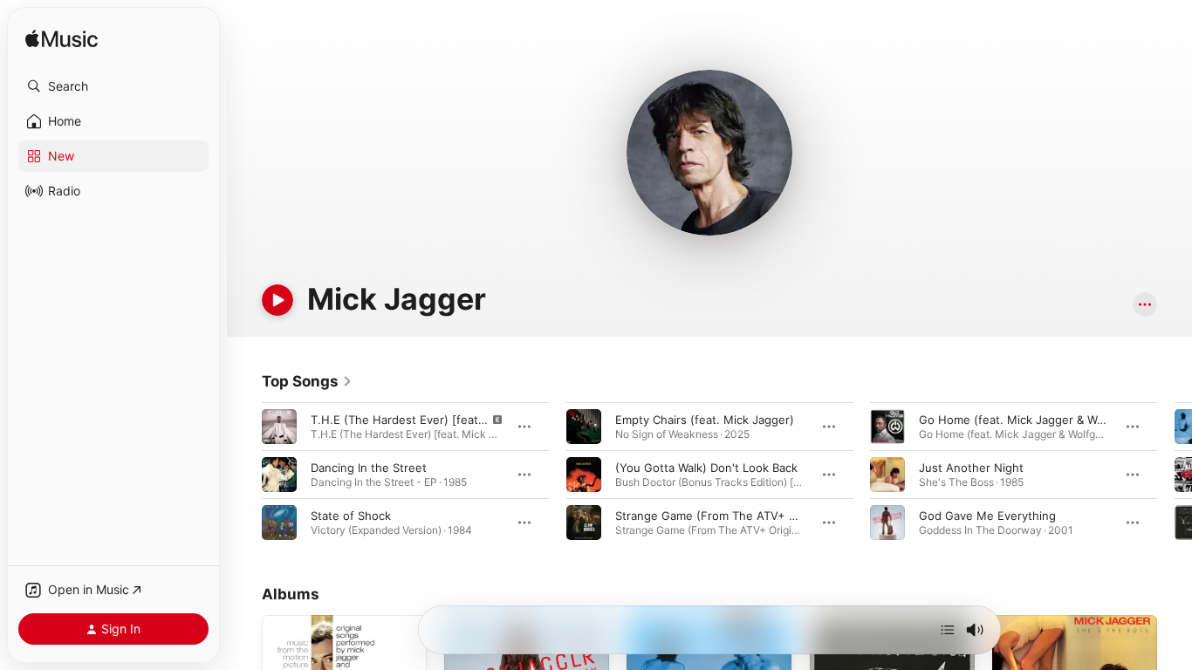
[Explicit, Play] (279, 426)
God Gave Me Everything (987, 516)
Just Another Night (971, 468)
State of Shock (351, 516)
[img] (61, 40)
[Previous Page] (244, 474)
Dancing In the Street (369, 468)
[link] (307, 381)
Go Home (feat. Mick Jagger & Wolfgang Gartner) (1053, 420)
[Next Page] (1174, 474)
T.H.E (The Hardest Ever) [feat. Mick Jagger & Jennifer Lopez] (481, 420)
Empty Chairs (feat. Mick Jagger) (704, 420)
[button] (113, 86)
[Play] (277, 300)
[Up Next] (947, 630)
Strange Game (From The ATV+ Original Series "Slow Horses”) (784, 516)
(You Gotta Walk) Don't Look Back (706, 468)
